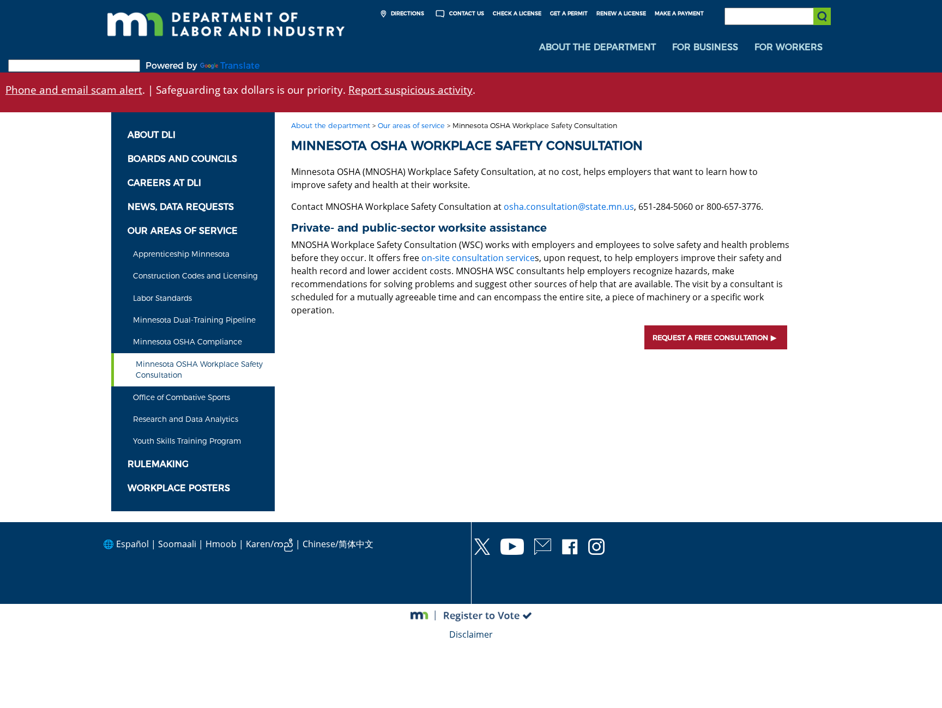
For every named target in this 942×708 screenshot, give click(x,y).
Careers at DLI (164, 183)
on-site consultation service (478, 258)
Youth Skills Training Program (187, 441)
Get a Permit (569, 13)
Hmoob (221, 544)
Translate (239, 65)
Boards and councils (182, 159)
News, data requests (181, 207)
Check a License (517, 13)
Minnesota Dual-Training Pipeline (194, 320)
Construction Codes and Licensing (195, 275)
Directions (406, 13)
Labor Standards (162, 298)
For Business (705, 47)
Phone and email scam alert (73, 89)
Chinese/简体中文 (338, 544)
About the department (330, 126)
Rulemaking (158, 464)
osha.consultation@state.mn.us (569, 207)
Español (132, 544)
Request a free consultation (710, 338)
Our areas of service (183, 231)
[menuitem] (597, 47)
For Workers (788, 47)
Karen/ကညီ (269, 544)
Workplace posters (179, 488)
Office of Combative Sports (181, 397)
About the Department (597, 47)
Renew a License (621, 13)
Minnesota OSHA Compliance (187, 341)
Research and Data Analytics (185, 419)
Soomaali (177, 544)
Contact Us (466, 13)
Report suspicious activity (410, 89)
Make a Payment (679, 13)
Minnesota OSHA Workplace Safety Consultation (199, 369)
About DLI (152, 135)
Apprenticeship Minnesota (181, 254)
